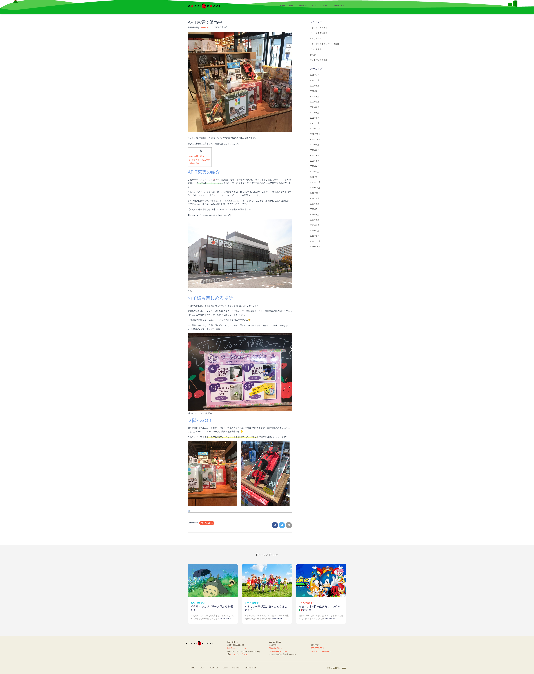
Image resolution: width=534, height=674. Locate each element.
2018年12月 (315, 241)
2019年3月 (314, 225)
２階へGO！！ (196, 163)
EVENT (292, 6)
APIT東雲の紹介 (196, 156)
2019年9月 (314, 198)
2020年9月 (314, 145)
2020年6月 (314, 155)
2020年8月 (314, 150)
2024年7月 (314, 80)
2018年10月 (315, 247)
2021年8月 (314, 107)
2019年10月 (315, 193)
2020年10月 (315, 139)
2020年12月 (315, 128)
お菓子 (313, 55)
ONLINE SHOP (338, 6)
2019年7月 (314, 209)
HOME (282, 6)
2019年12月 (315, 182)
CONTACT (325, 6)
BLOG (314, 6)
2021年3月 (314, 118)
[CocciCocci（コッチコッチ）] (204, 6)
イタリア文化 (316, 38)
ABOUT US (303, 6)
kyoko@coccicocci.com (321, 651)
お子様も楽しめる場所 (199, 160)
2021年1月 (314, 123)
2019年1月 (314, 236)
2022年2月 (314, 102)
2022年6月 (314, 91)
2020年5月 (314, 161)
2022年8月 (314, 86)
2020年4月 (314, 166)
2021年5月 (314, 112)
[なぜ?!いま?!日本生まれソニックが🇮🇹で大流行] (321, 580)
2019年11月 (315, 188)
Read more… (226, 618)
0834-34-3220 (275, 648)
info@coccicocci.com (236, 648)
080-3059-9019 (317, 648)
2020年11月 (315, 134)
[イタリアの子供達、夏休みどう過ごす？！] (267, 580)
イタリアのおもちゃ (207, 523)
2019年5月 (314, 220)
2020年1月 (314, 177)
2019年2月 (314, 231)
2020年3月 (314, 171)
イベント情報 (316, 49)
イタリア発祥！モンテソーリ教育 (324, 44)
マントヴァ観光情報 (318, 60)
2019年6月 (314, 214)
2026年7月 (314, 75)
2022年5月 (314, 96)
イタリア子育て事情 (318, 33)
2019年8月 (314, 204)
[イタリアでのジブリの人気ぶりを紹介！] (213, 580)
